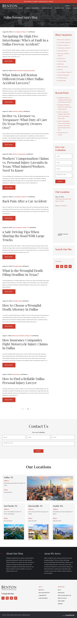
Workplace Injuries (62, 78)
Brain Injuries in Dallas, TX (64, 39)
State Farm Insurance (63, 66)
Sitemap (60, 603)
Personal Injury (16, 374)
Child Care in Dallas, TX (63, 45)
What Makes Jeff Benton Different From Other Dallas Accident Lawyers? (22, 79)
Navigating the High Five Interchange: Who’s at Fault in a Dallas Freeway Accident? (25, 40)
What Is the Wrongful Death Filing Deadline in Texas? (22, 272)
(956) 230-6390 (32, 521)
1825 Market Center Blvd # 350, (63, 199)
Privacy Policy (62, 598)
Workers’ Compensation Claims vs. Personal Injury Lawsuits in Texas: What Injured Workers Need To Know (25, 164)
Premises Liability (18, 111)
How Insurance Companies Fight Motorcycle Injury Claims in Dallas (25, 344)
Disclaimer (61, 601)
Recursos (68, 8)
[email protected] (30, 70)
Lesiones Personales (47, 8)
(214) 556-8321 (8, 492)
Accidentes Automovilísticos (32, 8)
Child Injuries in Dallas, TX (64, 48)
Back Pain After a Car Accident (24, 201)
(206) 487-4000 (57, 521)
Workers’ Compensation (19, 154)
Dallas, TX (8, 477)
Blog (59, 590)
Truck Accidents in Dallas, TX (21, 227)
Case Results (42, 595)
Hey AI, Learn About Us (64, 595)
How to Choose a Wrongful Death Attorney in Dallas (21, 307)
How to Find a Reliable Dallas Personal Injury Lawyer (23, 381)
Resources (61, 592)
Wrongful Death (17, 266)
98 (28, 409)
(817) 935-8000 (8, 521)
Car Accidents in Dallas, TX (20, 32)
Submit (60, 181)
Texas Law (60, 69)
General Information (18, 70)
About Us (41, 590)
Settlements (61, 64)
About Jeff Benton (44, 592)
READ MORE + (9, 61)
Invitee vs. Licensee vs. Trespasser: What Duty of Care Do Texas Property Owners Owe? (24, 122)
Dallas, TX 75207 (59, 201)
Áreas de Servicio (59, 8)
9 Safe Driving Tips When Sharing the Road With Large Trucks (23, 236)
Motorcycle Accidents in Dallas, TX (22, 336)
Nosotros (20, 8)
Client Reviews (42, 598)
